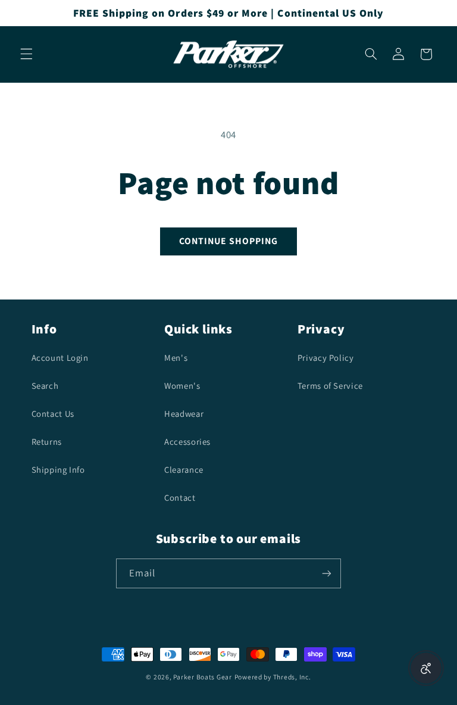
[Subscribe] (326, 573)
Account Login (60, 357)
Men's (175, 357)
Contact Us (53, 413)
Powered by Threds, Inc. (272, 676)
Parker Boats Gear (202, 676)
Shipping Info (58, 469)
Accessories (187, 441)
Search (45, 385)
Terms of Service (330, 385)
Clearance (184, 469)
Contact (179, 497)
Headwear (184, 413)
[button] (26, 54)
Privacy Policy (326, 357)
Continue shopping (228, 241)
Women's (182, 385)
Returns (47, 441)
